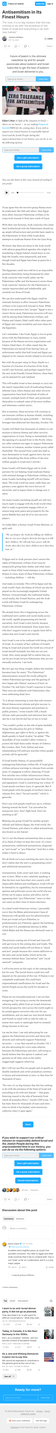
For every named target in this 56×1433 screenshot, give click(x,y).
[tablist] (14, 1218)
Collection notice (28, 1414)
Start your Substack (21, 1420)
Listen (50, 38)
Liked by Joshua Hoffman (20, 1247)
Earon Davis (13, 1243)
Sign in (50, 4)
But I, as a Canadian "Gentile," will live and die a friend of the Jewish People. (20, 1339)
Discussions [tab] (23, 1301)
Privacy (39, 1411)
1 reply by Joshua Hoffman (22, 1275)
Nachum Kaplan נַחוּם (17, 1321)
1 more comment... (10, 1287)
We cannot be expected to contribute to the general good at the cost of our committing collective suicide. (20, 1361)
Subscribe (40, 4)
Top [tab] (5, 1301)
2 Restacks (34, 1190)
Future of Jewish (21, 1366)
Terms (47, 1411)
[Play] (6, 192)
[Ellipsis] (52, 1243)
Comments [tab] (8, 1219)
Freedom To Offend (21, 1344)
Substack (14, 1427)
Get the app (41, 1420)
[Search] (51, 1301)
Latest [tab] (12, 1301)
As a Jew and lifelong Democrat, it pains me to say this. (20, 1355)
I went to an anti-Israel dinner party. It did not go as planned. (19, 1310)
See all (7, 1376)
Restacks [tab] (20, 1219)
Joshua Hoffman (16, 37)
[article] (28, 1316)
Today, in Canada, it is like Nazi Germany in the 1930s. (19, 1333)
